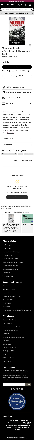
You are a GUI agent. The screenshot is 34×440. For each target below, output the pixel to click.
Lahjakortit (6, 340)
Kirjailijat (6, 334)
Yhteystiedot (7, 303)
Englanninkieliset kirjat (10, 330)
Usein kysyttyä (8, 245)
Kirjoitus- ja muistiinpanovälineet (14, 337)
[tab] (17, 139)
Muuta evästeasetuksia (10, 265)
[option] (17, 13)
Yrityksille (20, 5)
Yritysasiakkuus (8, 300)
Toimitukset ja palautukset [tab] (14, 98)
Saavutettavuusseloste (10, 269)
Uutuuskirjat (7, 361)
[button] (2, 5)
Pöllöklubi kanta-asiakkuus (12, 296)
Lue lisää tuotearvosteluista (23, 160)
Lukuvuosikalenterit (9, 347)
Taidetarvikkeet (8, 358)
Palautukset (7, 248)
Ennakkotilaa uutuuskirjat (11, 327)
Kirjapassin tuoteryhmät (9, 154)
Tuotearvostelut (8, 276)
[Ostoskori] (30, 5)
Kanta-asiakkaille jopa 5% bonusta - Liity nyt (17, 13)
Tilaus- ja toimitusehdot (10, 259)
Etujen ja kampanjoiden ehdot (13, 262)
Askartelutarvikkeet (9, 320)
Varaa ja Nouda (8, 255)
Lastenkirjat (7, 344)
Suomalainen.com (21, 437)
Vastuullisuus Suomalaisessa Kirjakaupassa (17, 310)
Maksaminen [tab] (9, 103)
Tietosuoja (6, 272)
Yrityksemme (7, 306)
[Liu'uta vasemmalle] (2, 13)
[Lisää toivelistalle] (30, 45)
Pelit (4, 354)
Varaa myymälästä (17, 76)
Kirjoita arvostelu (17, 197)
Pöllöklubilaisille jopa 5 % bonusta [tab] (17, 92)
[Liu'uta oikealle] (32, 13)
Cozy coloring (7, 323)
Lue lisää (10, 133)
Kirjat (20, 154)
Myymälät (6, 293)
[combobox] (17, 9)
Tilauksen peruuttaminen (11, 252)
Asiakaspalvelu (8, 286)
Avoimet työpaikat (9, 289)
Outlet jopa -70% (8, 351)
